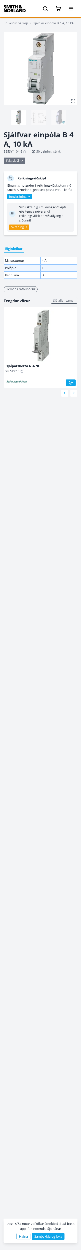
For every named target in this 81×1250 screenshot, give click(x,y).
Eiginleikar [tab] (13, 248)
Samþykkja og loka (48, 1236)
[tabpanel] (40, 268)
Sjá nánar (54, 1228)
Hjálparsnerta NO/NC (22, 366)
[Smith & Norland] (15, 8)
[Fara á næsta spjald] (73, 393)
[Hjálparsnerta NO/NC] (40, 336)
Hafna (23, 1236)
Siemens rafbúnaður (20, 289)
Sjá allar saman (64, 301)
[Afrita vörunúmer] (24, 151)
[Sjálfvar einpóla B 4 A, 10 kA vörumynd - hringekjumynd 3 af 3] (58, 117)
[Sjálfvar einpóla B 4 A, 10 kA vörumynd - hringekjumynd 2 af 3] (38, 117)
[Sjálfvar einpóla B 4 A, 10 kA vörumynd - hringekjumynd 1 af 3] (18, 117)
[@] (70, 382)
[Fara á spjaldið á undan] (64, 393)
